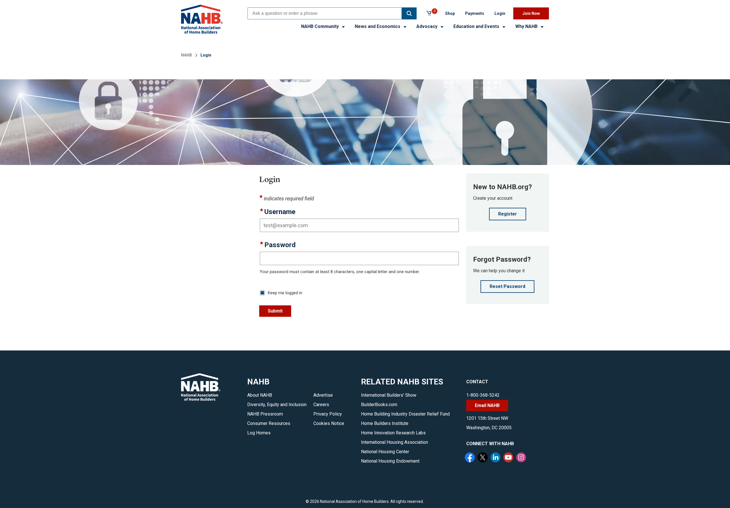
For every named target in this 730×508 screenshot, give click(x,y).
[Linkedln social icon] (496, 458)
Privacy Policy (327, 414)
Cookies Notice (328, 423)
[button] (409, 13)
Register (507, 214)
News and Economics (378, 26)
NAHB (186, 55)
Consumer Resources (268, 423)
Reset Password (507, 286)
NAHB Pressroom (265, 414)
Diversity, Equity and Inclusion (277, 404)
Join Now (531, 13)
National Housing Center (385, 451)
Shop (450, 13)
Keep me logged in (285, 292)
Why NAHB (527, 26)
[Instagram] (522, 458)
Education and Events (476, 26)
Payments (474, 13)
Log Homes (259, 433)
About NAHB (259, 395)
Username (279, 212)
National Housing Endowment (390, 461)
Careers (321, 404)
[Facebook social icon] (470, 458)
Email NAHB (487, 405)
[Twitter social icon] (483, 458)
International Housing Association (394, 442)
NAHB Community (320, 26)
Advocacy (427, 26)
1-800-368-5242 (483, 395)
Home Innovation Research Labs (393, 433)
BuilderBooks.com (379, 404)
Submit (275, 311)
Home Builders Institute (384, 423)
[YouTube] (509, 458)
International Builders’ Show (388, 395)
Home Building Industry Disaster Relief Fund (405, 414)
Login (499, 13)
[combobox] (325, 13)
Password (280, 245)
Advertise (323, 395)
